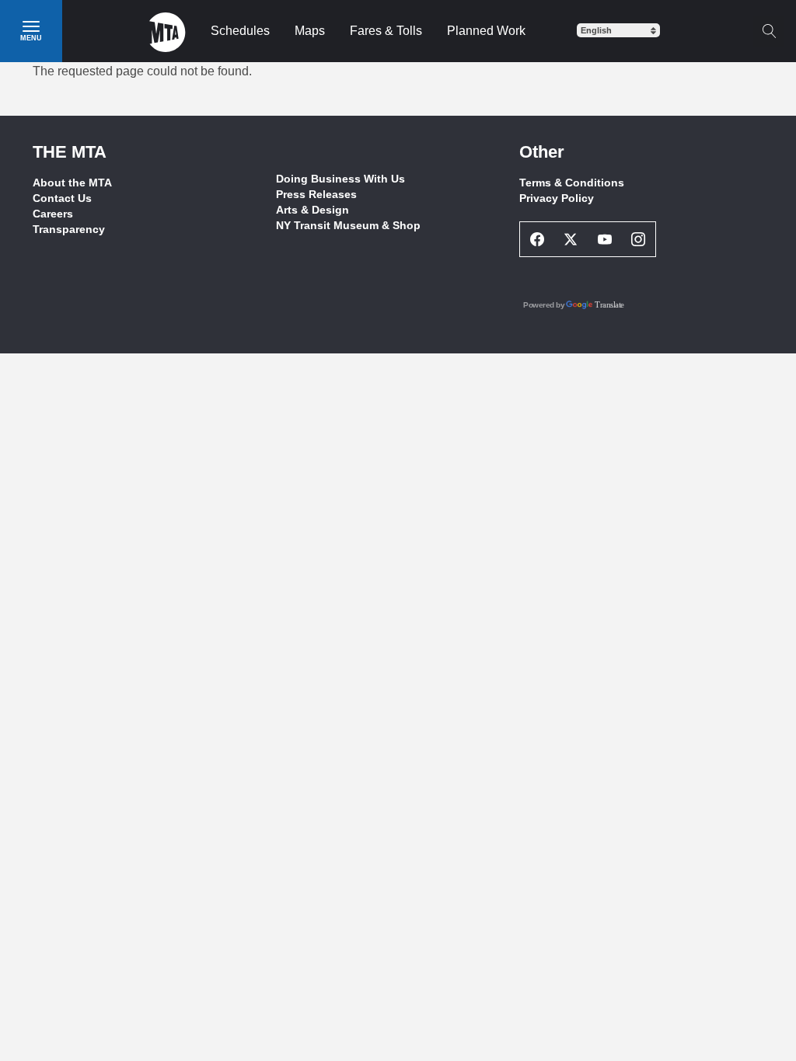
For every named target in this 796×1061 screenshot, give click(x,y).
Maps (310, 30)
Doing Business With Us (340, 178)
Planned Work (486, 30)
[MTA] (167, 31)
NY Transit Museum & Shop (348, 225)
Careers (53, 213)
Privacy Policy (556, 198)
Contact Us (62, 198)
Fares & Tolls (386, 30)
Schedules (240, 30)
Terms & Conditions (571, 182)
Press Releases (316, 194)
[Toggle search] (768, 31)
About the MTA (72, 182)
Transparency (69, 229)
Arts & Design (312, 210)
